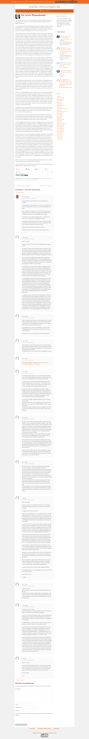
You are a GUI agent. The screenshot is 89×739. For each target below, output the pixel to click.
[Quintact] (44, 735)
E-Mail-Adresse (18, 707)
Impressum (56, 728)
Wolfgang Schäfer (60, 125)
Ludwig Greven (60, 103)
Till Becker (59, 96)
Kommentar (18, 688)
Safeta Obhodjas (60, 113)
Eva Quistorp (59, 120)
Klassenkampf (28, 179)
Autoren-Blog (45, 11)
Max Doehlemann (60, 99)
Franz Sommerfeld (60, 131)
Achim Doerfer (60, 100)
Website (17, 710)
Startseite (32, 728)
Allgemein (30, 178)
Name (17, 704)
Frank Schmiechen (60, 126)
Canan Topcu (59, 134)
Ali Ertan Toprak (60, 135)
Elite (48, 178)
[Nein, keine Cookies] (87, 1)
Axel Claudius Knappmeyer (62, 108)
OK (56, 1)
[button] (20, 169)
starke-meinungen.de (44, 6)
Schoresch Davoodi (60, 97)
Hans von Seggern (60, 129)
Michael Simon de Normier (62, 111)
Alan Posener (24, 178)
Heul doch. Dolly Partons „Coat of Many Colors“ (66, 72)
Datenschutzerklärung (44, 728)
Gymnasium (22, 179)
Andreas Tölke (59, 132)
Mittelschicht (34, 179)
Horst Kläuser (59, 106)
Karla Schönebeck (60, 128)
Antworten (34, 198)
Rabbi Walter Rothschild (62, 123)
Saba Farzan (59, 102)
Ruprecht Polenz (60, 116)
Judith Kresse (59, 110)
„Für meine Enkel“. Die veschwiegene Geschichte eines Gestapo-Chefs (66, 38)
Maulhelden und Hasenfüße (46, 185)
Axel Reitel (59, 122)
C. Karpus (24, 658)
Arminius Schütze (25, 196)
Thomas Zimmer (60, 139)
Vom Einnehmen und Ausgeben (23, 185)
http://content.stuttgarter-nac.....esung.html (31, 364)
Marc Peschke (59, 114)
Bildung (40, 178)
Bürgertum (44, 178)
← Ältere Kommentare (19, 192)
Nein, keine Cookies (63, 1)
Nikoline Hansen (60, 105)
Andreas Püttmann (60, 119)
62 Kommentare (37, 16)
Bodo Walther (59, 137)
